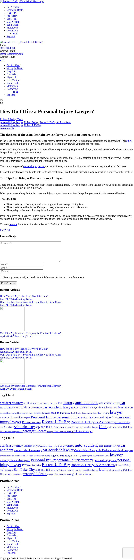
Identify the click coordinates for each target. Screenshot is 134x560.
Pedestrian (12, 15)
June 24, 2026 (7, 299)
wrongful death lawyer (79, 431)
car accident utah (18, 413)
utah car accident (114, 427)
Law (107, 413)
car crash (29, 413)
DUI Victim (13, 21)
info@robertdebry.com (11, 53)
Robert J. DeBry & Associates (55, 122)
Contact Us (12, 30)
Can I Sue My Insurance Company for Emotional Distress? (30, 333)
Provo (26, 422)
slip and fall (42, 427)
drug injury (65, 413)
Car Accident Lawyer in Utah (91, 407)
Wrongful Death (15, 10)
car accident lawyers (120, 407)
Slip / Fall (12, 18)
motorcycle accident (12, 417)
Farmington (87, 413)
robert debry (35, 422)
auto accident (86, 402)
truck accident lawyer (88, 427)
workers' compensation (14, 432)
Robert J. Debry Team (11, 119)
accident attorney (11, 403)
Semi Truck (12, 24)
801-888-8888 (7, 48)
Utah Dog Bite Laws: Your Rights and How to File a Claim (30, 302)
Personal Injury (43, 417)
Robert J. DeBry (32, 125)
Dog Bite (11, 12)
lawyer (116, 412)
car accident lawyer (58, 407)
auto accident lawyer (109, 403)
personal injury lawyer (11, 122)
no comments (7, 128)
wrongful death (35, 431)
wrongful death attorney (56, 431)
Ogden (27, 418)
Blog (15, 33)
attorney (68, 403)
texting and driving (69, 427)
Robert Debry (31, 122)
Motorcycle (12, 27)
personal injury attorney (75, 417)
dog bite (55, 412)
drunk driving (76, 413)
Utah (103, 426)
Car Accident (13, 7)
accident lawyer (32, 403)
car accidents (5, 413)
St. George (56, 427)
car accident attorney (28, 407)
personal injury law (105, 417)
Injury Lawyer (98, 413)
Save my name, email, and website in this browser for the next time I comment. (43, 277)
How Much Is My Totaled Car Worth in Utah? (24, 296)
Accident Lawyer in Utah (51, 403)
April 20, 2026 (7, 336)
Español (11, 36)
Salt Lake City (24, 427)
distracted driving (42, 413)
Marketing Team (23, 299)
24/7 (2, 59)
